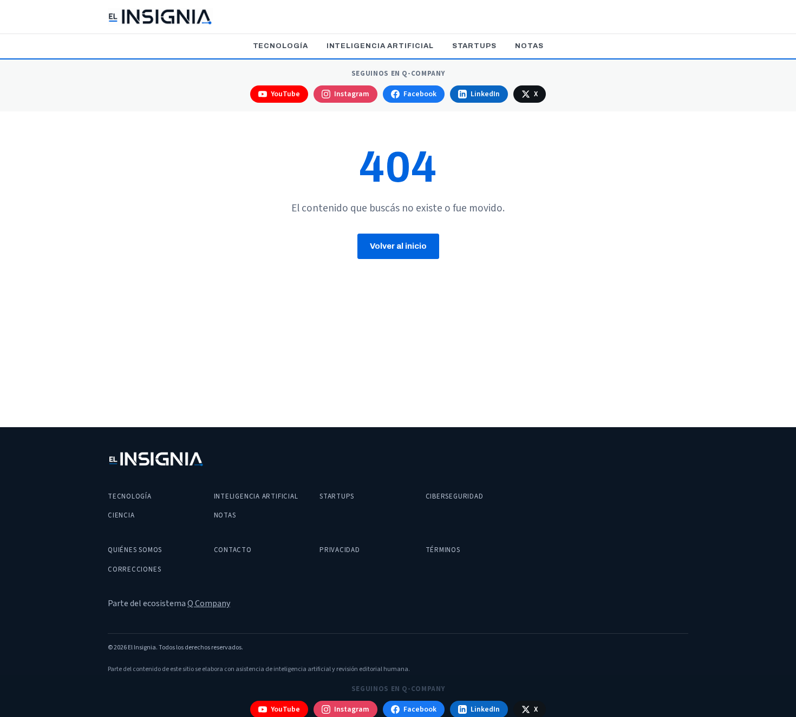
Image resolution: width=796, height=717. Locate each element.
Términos (443, 550)
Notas (529, 46)
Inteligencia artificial (380, 46)
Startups (474, 46)
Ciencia (121, 515)
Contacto (233, 550)
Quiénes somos (135, 550)
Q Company (208, 603)
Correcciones (134, 569)
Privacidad (339, 550)
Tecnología (280, 46)
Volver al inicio (398, 246)
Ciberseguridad (455, 496)
